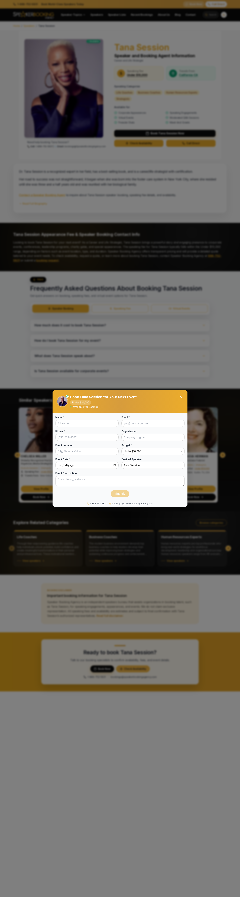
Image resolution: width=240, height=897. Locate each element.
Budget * (126, 445)
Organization (129, 431)
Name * (59, 417)
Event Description (66, 473)
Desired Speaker (131, 459)
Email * (125, 417)
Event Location (64, 445)
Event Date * (62, 459)
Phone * (60, 431)
